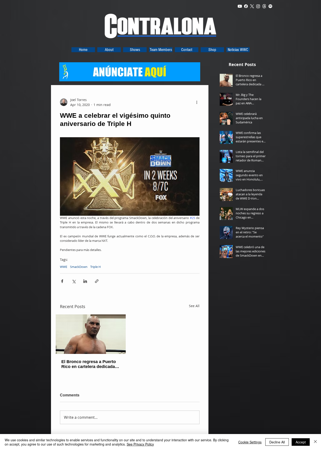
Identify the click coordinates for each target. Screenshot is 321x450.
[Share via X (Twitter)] (73, 281)
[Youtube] (239, 6)
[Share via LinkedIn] (85, 281)
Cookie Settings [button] (250, 442)
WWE (63, 267)
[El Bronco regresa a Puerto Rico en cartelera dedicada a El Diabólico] (91, 334)
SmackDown (78, 267)
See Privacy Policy (140, 444)
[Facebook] (245, 6)
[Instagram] (258, 6)
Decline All (277, 442)
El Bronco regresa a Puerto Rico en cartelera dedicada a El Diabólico (89, 364)
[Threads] (264, 6)
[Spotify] (270, 6)
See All (194, 306)
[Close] (315, 442)
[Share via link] (96, 281)
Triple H (95, 267)
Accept (301, 442)
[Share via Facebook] (62, 281)
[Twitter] (252, 6)
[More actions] (197, 102)
